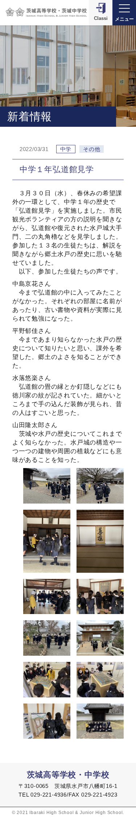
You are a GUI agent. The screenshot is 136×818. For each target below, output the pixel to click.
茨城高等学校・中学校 (68, 774)
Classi (101, 18)
